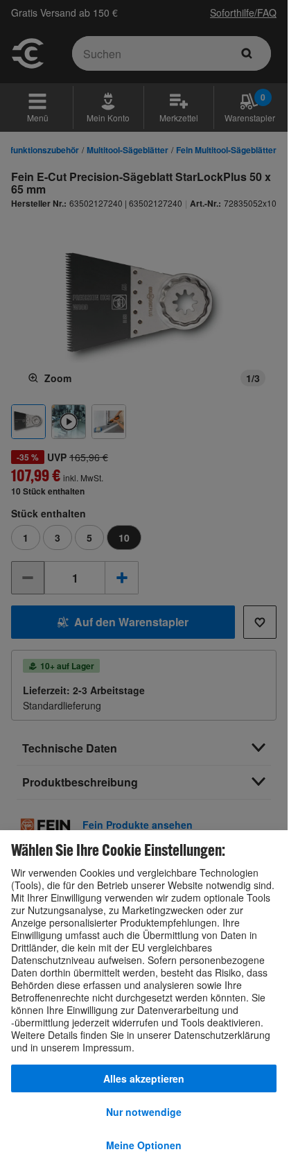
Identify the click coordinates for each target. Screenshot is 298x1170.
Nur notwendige (144, 1112)
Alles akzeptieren (143, 1078)
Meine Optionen (144, 1145)
